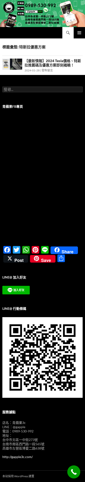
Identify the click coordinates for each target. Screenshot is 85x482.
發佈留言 (47, 70)
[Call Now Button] (73, 471)
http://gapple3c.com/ (17, 457)
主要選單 (79, 32)
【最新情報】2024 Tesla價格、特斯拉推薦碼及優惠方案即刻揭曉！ (53, 63)
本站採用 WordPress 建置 (18, 476)
